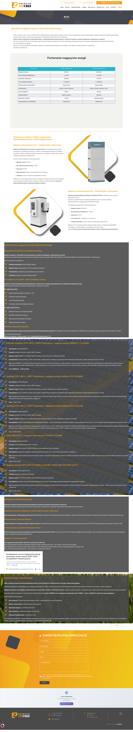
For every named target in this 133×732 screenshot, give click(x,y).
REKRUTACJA (100, 7)
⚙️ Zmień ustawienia (66, 703)
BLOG (107, 7)
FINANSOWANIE (75, 7)
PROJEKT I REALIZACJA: (111, 724)
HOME (62, 7)
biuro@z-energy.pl (69, 2)
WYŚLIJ (44, 682)
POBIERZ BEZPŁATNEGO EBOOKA (110, 2)
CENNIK (84, 7)
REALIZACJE (91, 7)
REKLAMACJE (56, 719)
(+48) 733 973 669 (88, 2)
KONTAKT (113, 7)
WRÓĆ (117, 625)
